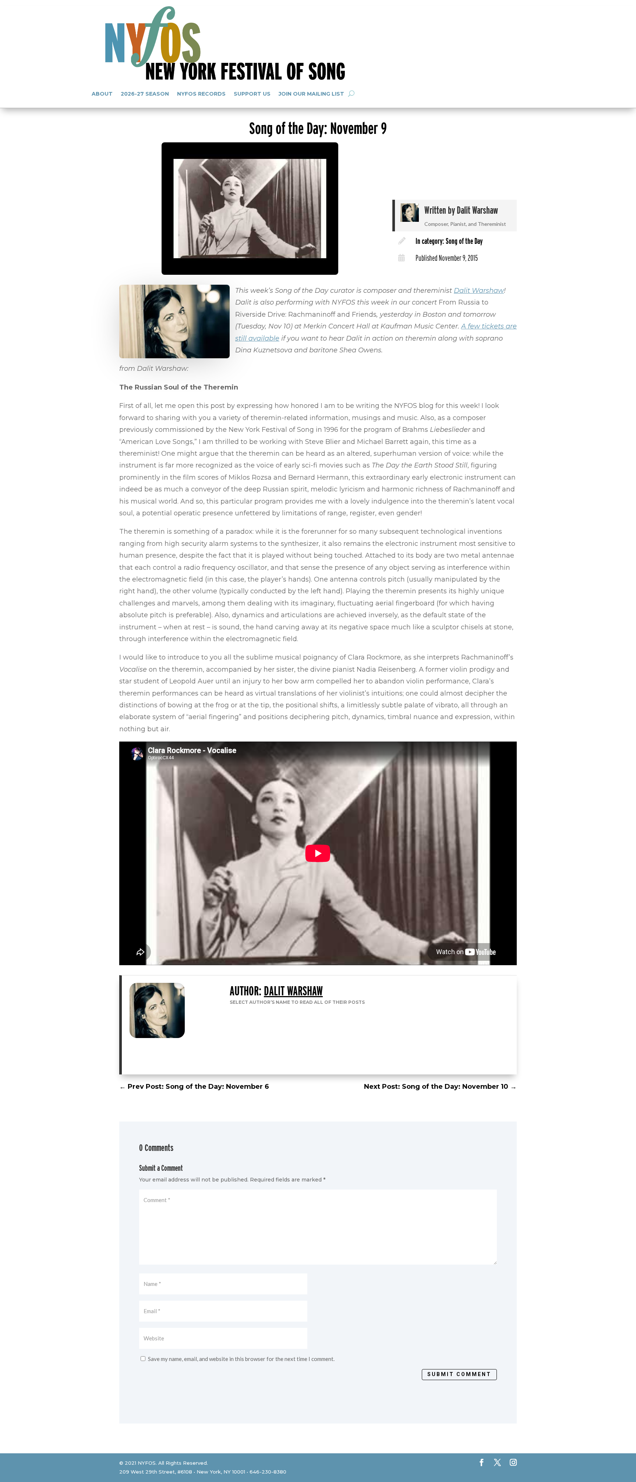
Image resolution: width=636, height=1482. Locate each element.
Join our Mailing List (311, 93)
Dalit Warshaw (477, 210)
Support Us (252, 93)
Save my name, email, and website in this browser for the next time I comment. (241, 1358)
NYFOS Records (201, 93)
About (102, 93)
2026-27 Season (145, 93)
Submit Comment (459, 1374)
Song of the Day (464, 241)
